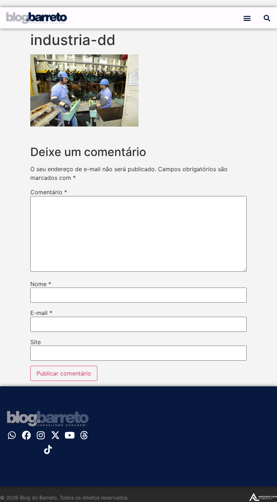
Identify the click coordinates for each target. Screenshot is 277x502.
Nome (40, 284)
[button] (247, 18)
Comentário (48, 192)
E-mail (41, 313)
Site (35, 342)
